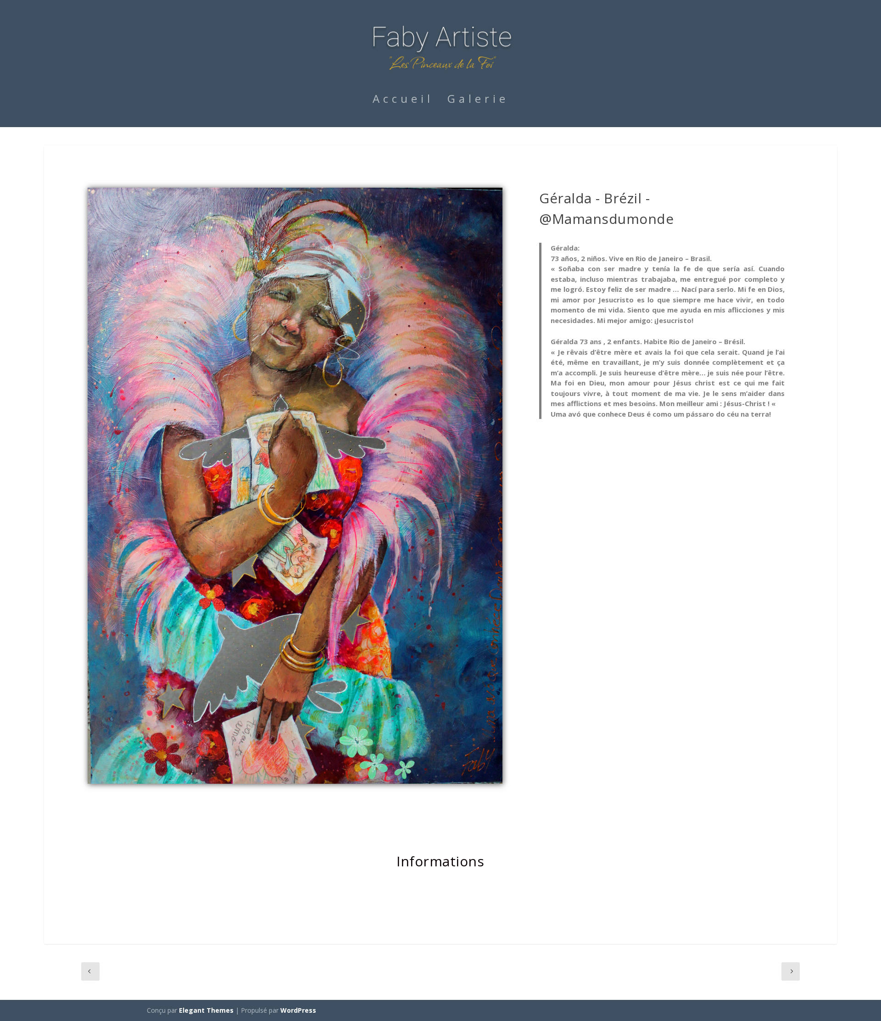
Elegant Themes (206, 1010)
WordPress (298, 1010)
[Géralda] (295, 781)
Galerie (478, 100)
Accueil (403, 100)
